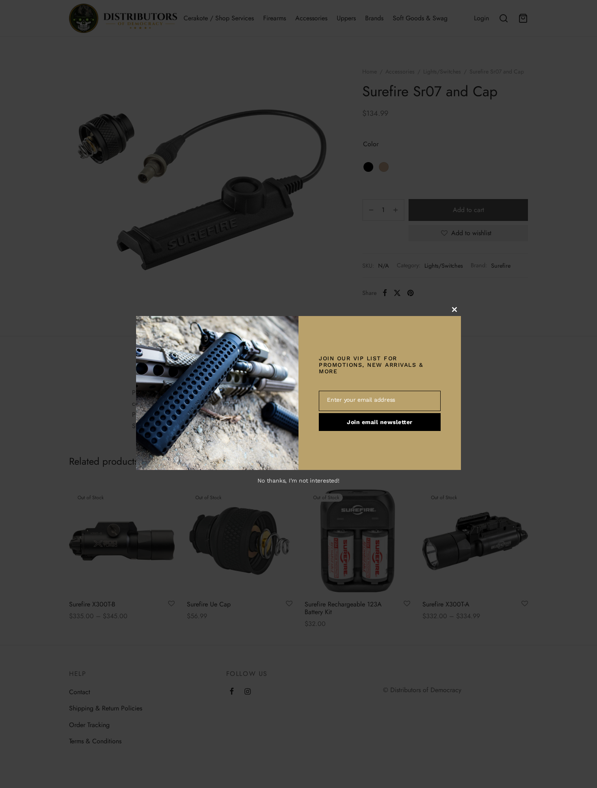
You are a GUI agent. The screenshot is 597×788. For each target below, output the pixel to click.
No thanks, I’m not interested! (298, 480)
